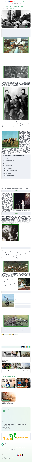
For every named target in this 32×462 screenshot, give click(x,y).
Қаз (21, 1)
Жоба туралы (4, 447)
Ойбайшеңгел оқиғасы (5, 427)
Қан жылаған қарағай (5, 421)
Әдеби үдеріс (8, 3)
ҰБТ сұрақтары (12, 449)
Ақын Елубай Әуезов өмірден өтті (7, 418)
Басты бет (3, 3)
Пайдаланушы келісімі (20, 447)
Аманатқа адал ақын (5, 430)
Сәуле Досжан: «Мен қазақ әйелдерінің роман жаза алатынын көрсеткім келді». (14, 424)
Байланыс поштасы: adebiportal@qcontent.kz (22, 456)
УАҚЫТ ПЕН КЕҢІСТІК (15, 3)
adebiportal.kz (12, 8)
